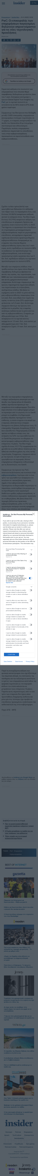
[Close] (34, 515)
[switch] (30, 554)
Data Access (19, 661)
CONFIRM (11, 654)
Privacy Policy (30, 661)
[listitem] (19, 549)
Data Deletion (8, 661)
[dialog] (19, 588)
